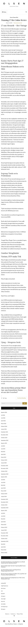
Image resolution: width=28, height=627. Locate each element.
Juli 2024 (3, 479)
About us (7, 613)
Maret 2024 (3, 490)
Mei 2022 (3, 544)
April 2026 (3, 420)
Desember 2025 (4, 432)
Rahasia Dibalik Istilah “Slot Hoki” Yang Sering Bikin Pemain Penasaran (13, 566)
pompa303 (3, 583)
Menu (4, 12)
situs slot (3, 601)
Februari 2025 (4, 460)
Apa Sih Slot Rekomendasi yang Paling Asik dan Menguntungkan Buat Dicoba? (11, 570)
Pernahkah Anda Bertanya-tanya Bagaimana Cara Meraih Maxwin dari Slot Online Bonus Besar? (13, 562)
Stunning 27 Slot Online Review (14, 20)
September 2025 (4, 440)
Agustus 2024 (4, 476)
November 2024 (4, 468)
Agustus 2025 (4, 443)
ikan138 (3, 593)
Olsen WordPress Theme (11, 624)
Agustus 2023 (4, 510)
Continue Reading (21, 398)
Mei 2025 (3, 451)
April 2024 (3, 488)
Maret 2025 (3, 457)
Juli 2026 (3, 415)
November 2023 (4, 502)
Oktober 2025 (4, 437)
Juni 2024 (3, 482)
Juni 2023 (3, 516)
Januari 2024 (4, 496)
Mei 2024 (3, 485)
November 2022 (4, 535)
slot (2, 591)
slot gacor (3, 596)
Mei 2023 (3, 518)
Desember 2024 (4, 465)
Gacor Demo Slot (14, 17)
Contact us (13, 613)
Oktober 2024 (4, 471)
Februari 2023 (4, 527)
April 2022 (3, 547)
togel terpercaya (4, 585)
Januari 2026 (4, 429)
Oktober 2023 (4, 504)
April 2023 (3, 521)
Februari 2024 (4, 493)
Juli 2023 (3, 513)
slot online (3, 604)
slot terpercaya (4, 606)
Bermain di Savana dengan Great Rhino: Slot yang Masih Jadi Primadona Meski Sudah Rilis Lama (13, 574)
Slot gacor (3, 609)
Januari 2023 (4, 530)
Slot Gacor (3, 588)
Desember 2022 (4, 533)
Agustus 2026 (4, 412)
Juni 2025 (3, 448)
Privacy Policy (20, 613)
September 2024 (4, 474)
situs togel (3, 598)
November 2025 (4, 434)
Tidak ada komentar (17, 22)
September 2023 (4, 507)
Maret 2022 (3, 549)
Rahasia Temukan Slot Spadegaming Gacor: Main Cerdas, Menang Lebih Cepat (13, 578)
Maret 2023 (3, 524)
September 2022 (4, 541)
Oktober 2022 (4, 538)
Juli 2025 (3, 446)
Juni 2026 (3, 418)
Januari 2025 (4, 462)
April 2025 (3, 454)
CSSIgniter (20, 624)
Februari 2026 (4, 426)
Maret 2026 (3, 423)
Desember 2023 (4, 499)
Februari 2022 (4, 552)
